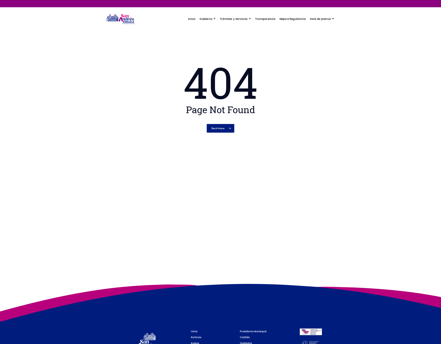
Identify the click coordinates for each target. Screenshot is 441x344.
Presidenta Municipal (253, 331)
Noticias (196, 337)
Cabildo (245, 337)
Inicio (194, 331)
